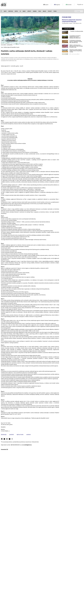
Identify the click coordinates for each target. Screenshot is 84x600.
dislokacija (3, 434)
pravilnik (11, 434)
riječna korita (20, 434)
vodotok (28, 434)
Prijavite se (80, 4)
